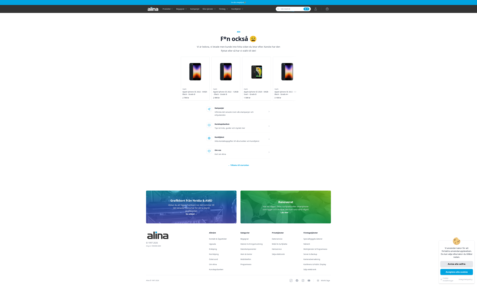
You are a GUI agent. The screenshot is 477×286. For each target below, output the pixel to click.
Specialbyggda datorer (312, 239)
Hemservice (277, 249)
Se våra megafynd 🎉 (238, 2)
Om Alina (213, 264)
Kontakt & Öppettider (218, 239)
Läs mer (286, 212)
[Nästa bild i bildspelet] (296, 77)
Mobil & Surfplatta (279, 244)
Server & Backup (310, 254)
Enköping (213, 249)
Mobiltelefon (245, 259)
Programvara (245, 264)
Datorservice (277, 239)
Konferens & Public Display (314, 264)
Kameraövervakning (311, 259)
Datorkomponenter (248, 249)
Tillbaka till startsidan (238, 165)
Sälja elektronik (278, 254)
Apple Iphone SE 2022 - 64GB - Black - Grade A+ (287, 93)
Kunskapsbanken (222, 124)
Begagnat (244, 239)
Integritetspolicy (465, 279)
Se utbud (191, 214)
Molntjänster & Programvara (315, 249)
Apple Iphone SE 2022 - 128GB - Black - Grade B (225, 93)
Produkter (167, 9)
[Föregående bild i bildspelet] (181, 77)
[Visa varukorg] (327, 9)
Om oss (218, 150)
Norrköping (214, 254)
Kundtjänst (219, 137)
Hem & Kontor (246, 254)
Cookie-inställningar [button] (448, 279)
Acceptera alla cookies (457, 272)
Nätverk (306, 244)
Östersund (213, 259)
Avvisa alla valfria (456, 264)
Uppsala (212, 244)
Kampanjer (194, 9)
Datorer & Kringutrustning (251, 244)
